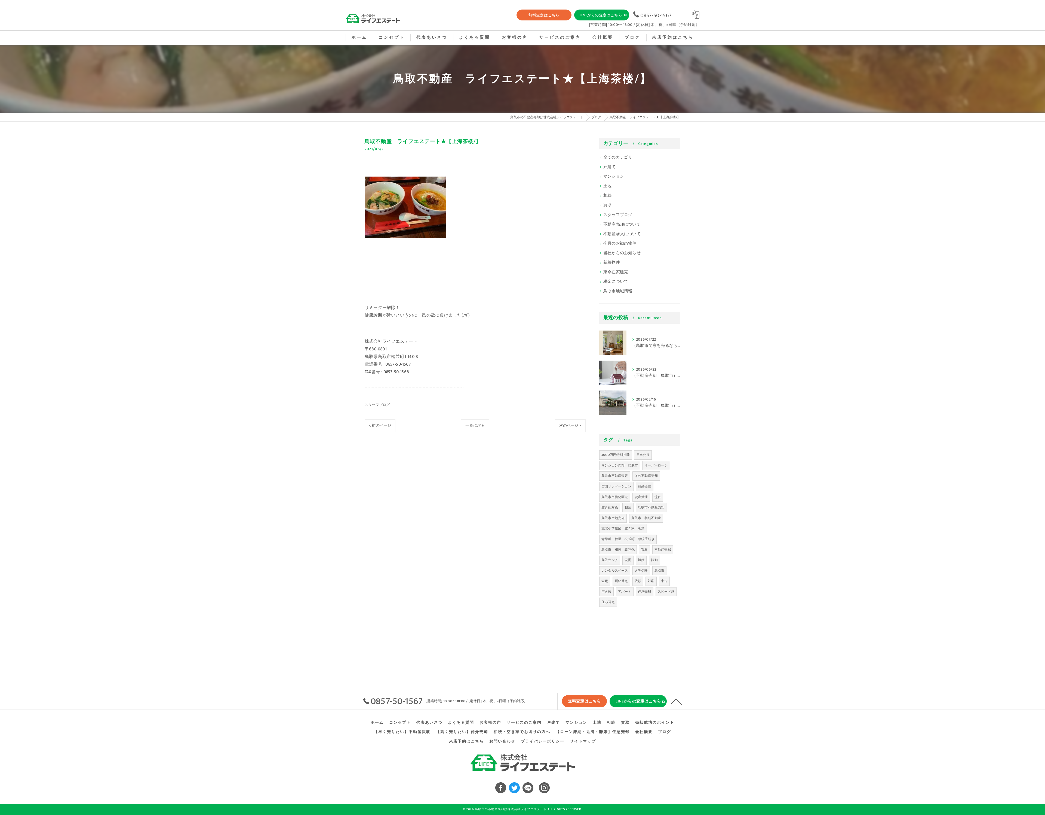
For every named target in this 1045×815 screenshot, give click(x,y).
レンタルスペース (614, 570)
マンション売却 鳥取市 (619, 465)
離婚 (641, 560)
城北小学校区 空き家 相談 (623, 528)
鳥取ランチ (609, 560)
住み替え (608, 602)
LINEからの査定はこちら (601, 15)
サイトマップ (583, 741)
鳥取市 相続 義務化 (618, 549)
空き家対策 (609, 507)
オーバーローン (656, 465)
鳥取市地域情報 (617, 291)
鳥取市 (659, 570)
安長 (628, 560)
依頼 (638, 581)
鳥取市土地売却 (613, 518)
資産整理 (641, 497)
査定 (604, 581)
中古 (664, 581)
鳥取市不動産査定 (614, 475)
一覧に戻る (475, 425)
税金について (615, 281)
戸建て (609, 167)
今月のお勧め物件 (620, 243)
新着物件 (611, 262)
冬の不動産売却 (646, 475)
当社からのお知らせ (622, 253)
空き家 (606, 591)
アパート (624, 591)
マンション (613, 176)
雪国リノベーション (616, 486)
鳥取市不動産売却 (651, 507)
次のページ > (570, 425)
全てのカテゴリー (620, 157)
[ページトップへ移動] (676, 701)
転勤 (654, 560)
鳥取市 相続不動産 (646, 518)
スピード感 (666, 591)
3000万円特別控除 (615, 455)
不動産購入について (622, 234)
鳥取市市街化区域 (614, 497)
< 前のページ (380, 425)
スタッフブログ (377, 405)
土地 (607, 186)
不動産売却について (622, 224)
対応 (651, 581)
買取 (607, 205)
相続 (607, 195)
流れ (657, 497)
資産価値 (644, 486)
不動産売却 (662, 549)
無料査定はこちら (544, 15)
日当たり (643, 455)
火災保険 (641, 570)
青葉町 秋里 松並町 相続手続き (627, 539)
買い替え (621, 581)
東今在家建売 (615, 272)
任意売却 (644, 591)
